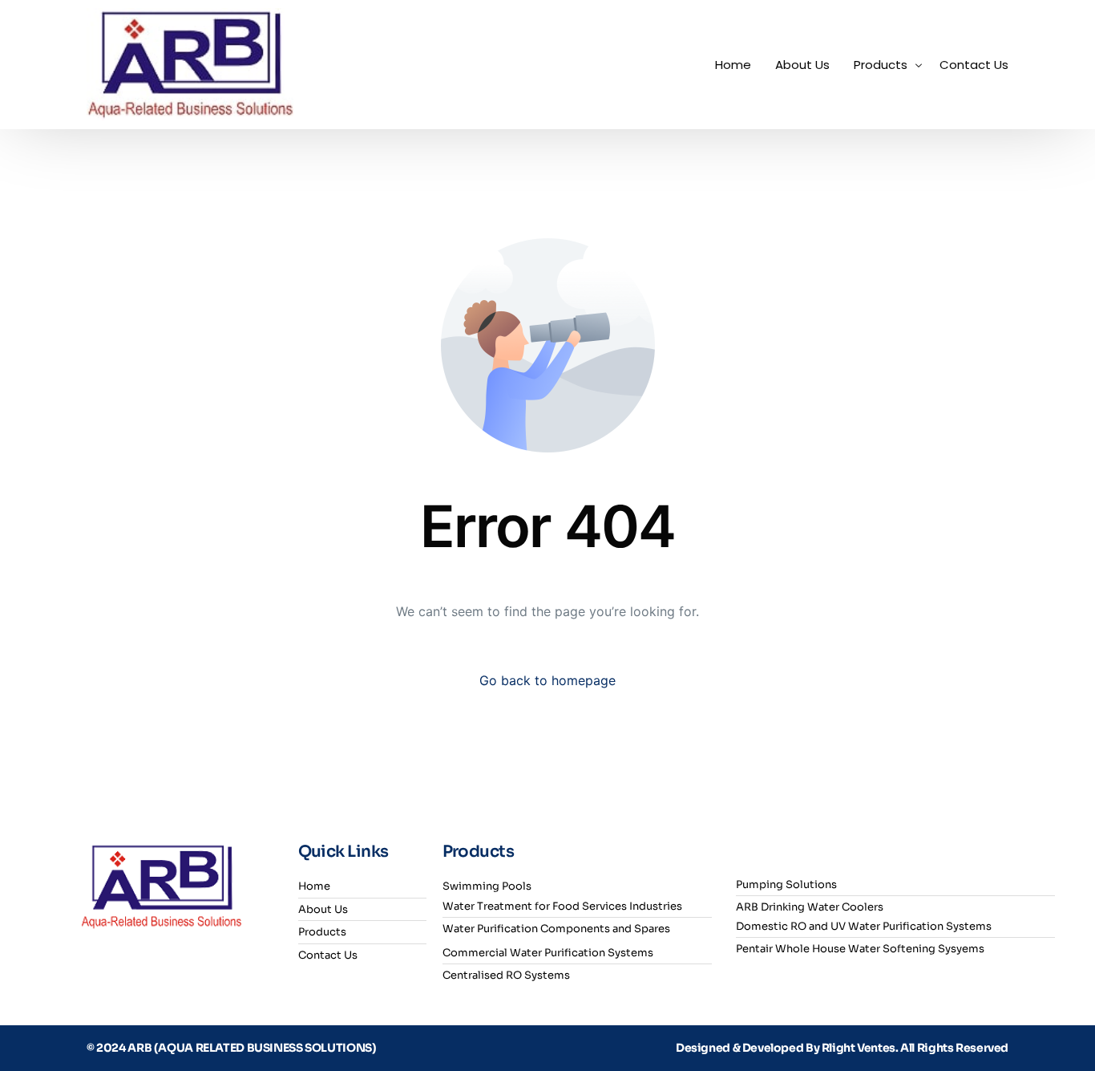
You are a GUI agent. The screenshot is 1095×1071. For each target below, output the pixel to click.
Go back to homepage (547, 680)
